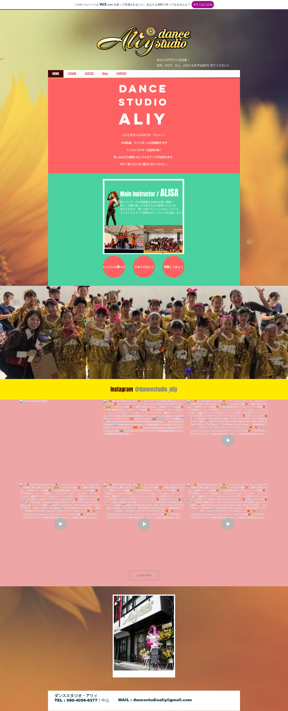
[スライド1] (136, 369)
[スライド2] (140, 369)
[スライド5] (151, 369)
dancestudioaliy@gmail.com (162, 700)
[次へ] (264, 332)
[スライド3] (144, 369)
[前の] (23, 332)
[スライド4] (148, 369)
